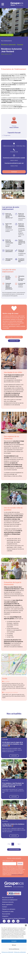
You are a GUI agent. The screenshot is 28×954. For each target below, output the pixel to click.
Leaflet (8, 674)
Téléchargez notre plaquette (14, 337)
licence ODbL (24, 674)
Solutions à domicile (8, 902)
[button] (26, 925)
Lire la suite (14, 755)
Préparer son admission (8, 909)
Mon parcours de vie (7, 897)
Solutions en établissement (9, 899)
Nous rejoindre (6, 914)
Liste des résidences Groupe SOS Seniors (13, 918)
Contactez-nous (14, 340)
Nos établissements (6, 40)
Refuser (14, 945)
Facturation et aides (7, 911)
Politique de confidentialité (7, 952)
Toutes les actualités (14, 849)
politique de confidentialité (17, 874)
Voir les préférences (14, 949)
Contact (14, 172)
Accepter (14, 941)
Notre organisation (7, 904)
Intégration (5, 916)
